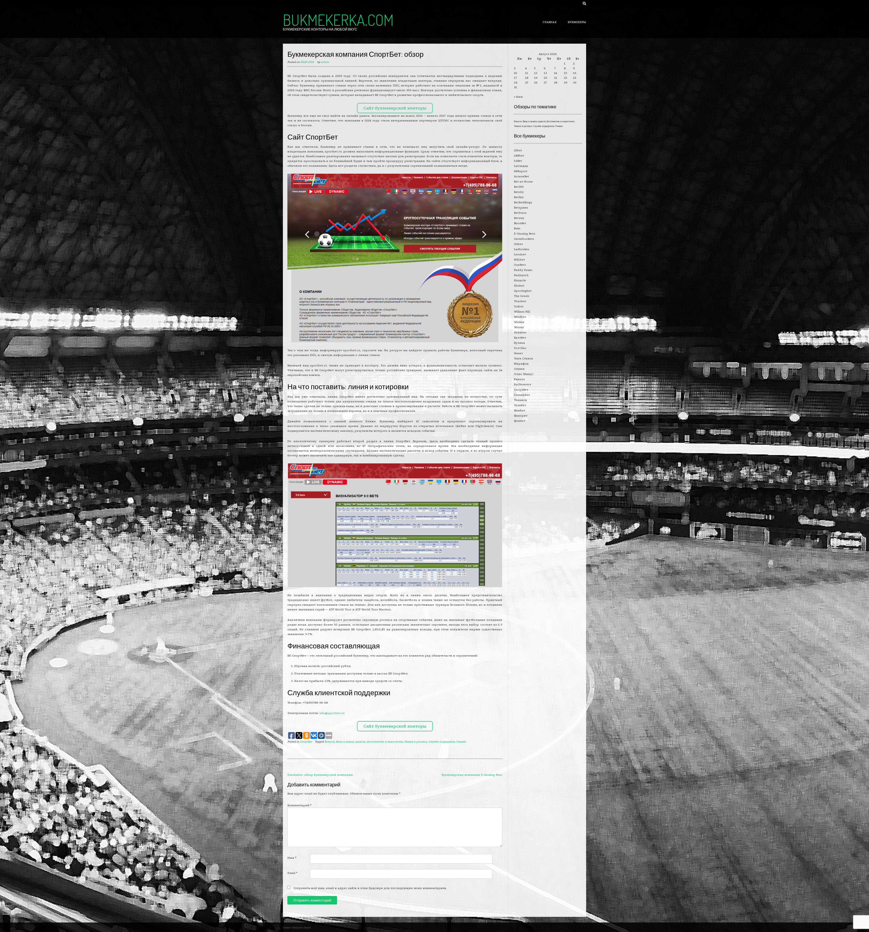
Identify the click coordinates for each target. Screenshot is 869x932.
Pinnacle (520, 280)
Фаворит (520, 415)
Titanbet (520, 301)
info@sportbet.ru (332, 713)
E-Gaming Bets (524, 233)
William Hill (522, 311)
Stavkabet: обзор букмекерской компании (320, 774)
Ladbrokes (521, 249)
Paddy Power (523, 270)
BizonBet (520, 223)
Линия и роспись (415, 741)
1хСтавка (521, 166)
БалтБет (520, 337)
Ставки (461, 741)
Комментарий (299, 805)
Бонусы (329, 741)
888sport (521, 171)
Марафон (521, 363)
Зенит (518, 353)
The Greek (521, 296)
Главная (549, 22)
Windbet (520, 316)
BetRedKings (523, 202)
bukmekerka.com (338, 19)
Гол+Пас (520, 348)
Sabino (296, 927)
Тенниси (520, 400)
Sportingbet (523, 290)
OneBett (520, 264)
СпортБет (306, 741)
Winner (519, 327)
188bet (519, 155)
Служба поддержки (441, 741)
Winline (519, 322)
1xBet (518, 160)
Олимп (519, 368)
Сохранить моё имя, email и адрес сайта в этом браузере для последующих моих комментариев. (370, 888)
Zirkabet (520, 332)
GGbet (518, 244)
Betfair (519, 197)
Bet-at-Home (523, 181)
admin (325, 62)
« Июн (518, 96)
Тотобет (520, 405)
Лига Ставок (523, 358)
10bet (518, 150)
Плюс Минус (523, 374)
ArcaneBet (521, 176)
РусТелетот (522, 384)
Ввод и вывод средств (350, 741)
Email (292, 873)
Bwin (517, 228)
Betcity (519, 192)
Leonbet (520, 254)
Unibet (519, 306)
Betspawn (521, 207)
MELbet (519, 259)
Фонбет (519, 420)
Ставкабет (522, 394)
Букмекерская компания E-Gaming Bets (472, 774)
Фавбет (519, 410)
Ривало (519, 379)
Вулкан (519, 342)
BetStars (520, 212)
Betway (519, 218)
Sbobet (519, 285)
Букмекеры (577, 22)
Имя (291, 857)
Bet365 (519, 186)
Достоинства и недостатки (385, 741)
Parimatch (521, 275)
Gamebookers (524, 238)
